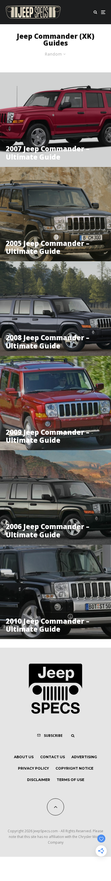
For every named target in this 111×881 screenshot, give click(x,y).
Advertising (84, 757)
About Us (24, 757)
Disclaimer (38, 780)
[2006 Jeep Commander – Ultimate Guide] (55, 497)
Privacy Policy (33, 768)
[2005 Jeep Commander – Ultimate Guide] (55, 214)
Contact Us (52, 757)
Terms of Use (70, 780)
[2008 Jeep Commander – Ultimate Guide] (55, 308)
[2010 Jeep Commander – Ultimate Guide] (55, 592)
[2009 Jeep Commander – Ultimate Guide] (55, 403)
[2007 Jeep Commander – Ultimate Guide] (55, 119)
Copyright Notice (74, 768)
